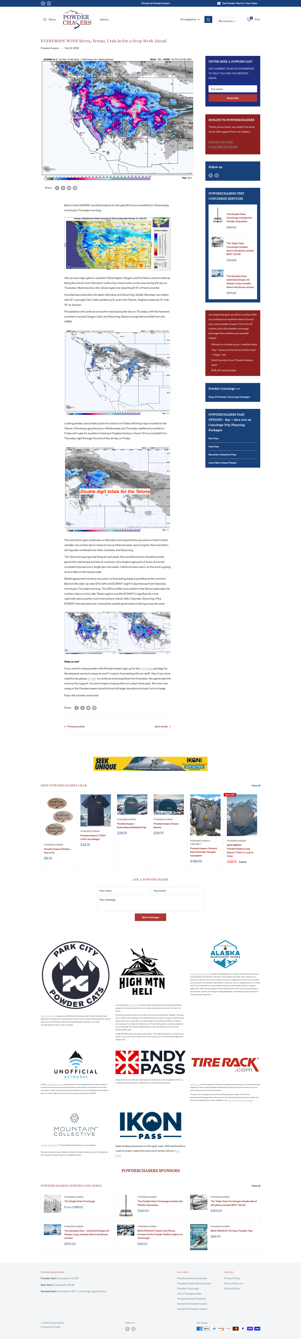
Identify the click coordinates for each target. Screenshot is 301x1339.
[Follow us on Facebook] (43, 3)
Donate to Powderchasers (155, 3)
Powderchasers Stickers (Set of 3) (57, 850)
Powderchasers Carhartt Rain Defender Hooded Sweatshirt (203, 852)
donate (92, 678)
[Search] (208, 19)
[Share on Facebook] (57, 187)
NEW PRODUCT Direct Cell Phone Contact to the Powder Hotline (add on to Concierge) (160, 1234)
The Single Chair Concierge (79, 1201)
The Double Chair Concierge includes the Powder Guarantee (239, 218)
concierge (146, 668)
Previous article (76, 726)
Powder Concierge (188, 1288)
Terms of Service (233, 1283)
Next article (161, 726)
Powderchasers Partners (191, 1298)
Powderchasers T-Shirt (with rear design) (93, 837)
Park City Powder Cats (49, 1016)
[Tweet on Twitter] (69, 187)
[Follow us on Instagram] (49, 3)
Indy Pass (214, 446)
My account (226, 21)
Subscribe (233, 98)
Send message (150, 917)
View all (256, 785)
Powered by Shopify (51, 1326)
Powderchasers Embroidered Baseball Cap (131, 825)
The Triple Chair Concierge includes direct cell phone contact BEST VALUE (240, 249)
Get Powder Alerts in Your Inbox (239, 3)
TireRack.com (195, 1085)
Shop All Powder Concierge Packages (229, 396)
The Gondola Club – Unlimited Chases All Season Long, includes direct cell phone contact (240, 282)
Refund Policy (232, 1288)
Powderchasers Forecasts (192, 1278)
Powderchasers (236, 210)
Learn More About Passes (222, 462)
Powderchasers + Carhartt (200, 842)
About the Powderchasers (192, 1308)
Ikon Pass (214, 438)
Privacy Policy (232, 1278)
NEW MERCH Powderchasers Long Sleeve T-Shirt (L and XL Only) (240, 851)
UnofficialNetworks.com (55, 1085)
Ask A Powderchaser (189, 1293)
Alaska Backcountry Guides (199, 974)
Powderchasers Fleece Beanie (166, 825)
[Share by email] (75, 187)
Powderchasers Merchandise (194, 1283)
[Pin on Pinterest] (63, 187)
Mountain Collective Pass (222, 454)
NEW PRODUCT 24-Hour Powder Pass (232, 1230)
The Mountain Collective (49, 1145)
